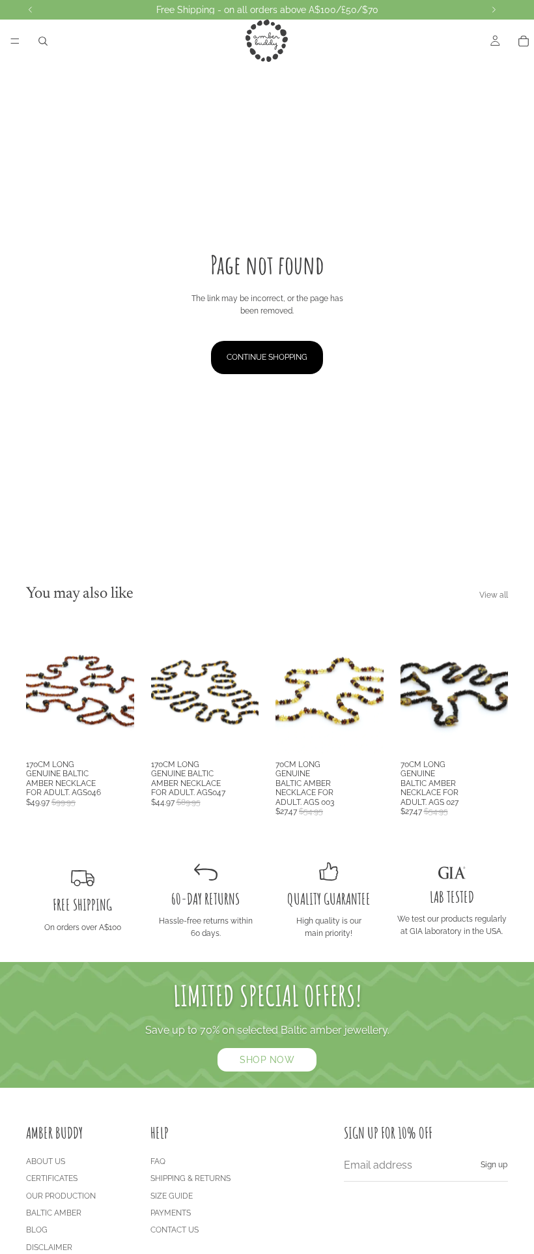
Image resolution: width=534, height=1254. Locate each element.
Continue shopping (267, 357)
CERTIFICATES (51, 1178)
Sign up (494, 1164)
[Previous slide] (40, 685)
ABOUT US (45, 1161)
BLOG (37, 1229)
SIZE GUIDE (171, 1196)
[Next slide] (119, 685)
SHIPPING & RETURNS (190, 1178)
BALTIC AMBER (53, 1213)
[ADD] (114, 733)
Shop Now (267, 1060)
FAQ (157, 1161)
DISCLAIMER (49, 1247)
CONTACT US (174, 1229)
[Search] (43, 41)
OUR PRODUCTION (61, 1196)
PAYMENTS (170, 1213)
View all (493, 595)
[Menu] (15, 41)
